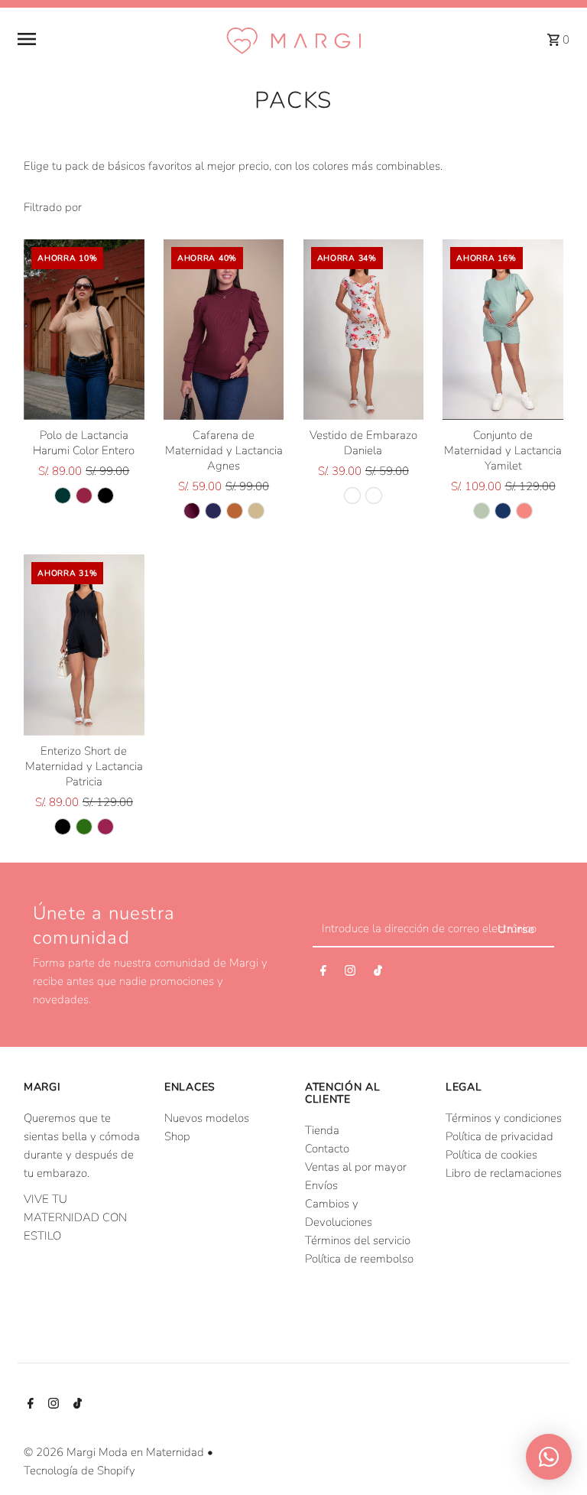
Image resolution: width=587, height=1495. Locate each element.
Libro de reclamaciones (504, 1173)
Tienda (322, 1130)
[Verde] (84, 826)
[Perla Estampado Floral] (352, 495)
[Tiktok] (378, 973)
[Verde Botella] (62, 495)
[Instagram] (350, 973)
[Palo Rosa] (524, 510)
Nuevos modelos (206, 1118)
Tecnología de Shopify (79, 1470)
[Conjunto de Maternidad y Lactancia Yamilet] (503, 330)
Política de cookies (491, 1154)
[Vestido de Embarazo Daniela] (363, 330)
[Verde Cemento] (481, 510)
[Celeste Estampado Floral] (373, 495)
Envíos (321, 1185)
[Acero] (503, 510)
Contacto (327, 1148)
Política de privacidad (499, 1136)
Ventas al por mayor (356, 1167)
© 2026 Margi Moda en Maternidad (115, 1452)
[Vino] (84, 495)
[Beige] (256, 510)
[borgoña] (191, 510)
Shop (177, 1136)
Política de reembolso (359, 1258)
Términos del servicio (357, 1240)
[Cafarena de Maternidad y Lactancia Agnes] (224, 330)
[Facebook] (323, 973)
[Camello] (234, 510)
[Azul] (213, 510)
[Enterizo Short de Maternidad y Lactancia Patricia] (84, 645)
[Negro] (105, 495)
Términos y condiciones (504, 1118)
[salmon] (105, 826)
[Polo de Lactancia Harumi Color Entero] (84, 330)
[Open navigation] (115, 39)
